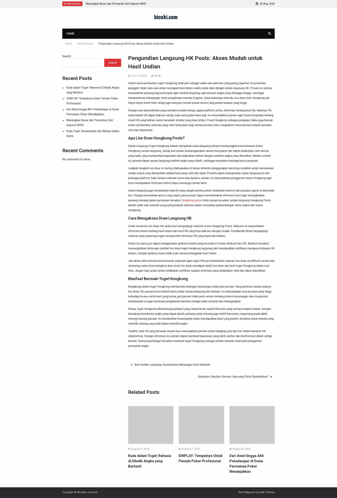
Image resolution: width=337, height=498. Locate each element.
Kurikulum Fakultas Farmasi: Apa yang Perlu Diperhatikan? (233, 376)
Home (70, 33)
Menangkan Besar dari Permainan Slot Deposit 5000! (116, 3)
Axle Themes (267, 492)
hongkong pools (191, 200)
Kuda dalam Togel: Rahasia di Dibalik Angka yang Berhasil (149, 461)
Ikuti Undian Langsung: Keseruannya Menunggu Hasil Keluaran (172, 364)
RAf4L (157, 75)
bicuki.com (166, 17)
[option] (117, 3)
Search (66, 56)
